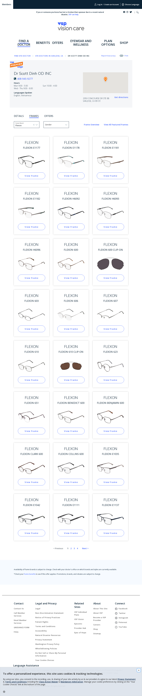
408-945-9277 (25, 78)
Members (6, 4)
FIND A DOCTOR (23, 43)
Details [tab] (19, 116)
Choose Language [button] (132, 4)
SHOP (124, 43)
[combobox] (21, 125)
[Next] (85, 548)
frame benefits (30, 574)
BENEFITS (43, 43)
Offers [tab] (48, 116)
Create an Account (111, 4)
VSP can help (73, 14)
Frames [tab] (34, 116)
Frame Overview (92, 124)
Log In (99, 4)
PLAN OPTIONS (108, 43)
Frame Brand (19, 123)
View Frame (31, 175)
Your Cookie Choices (44, 660)
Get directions (121, 97)
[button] (137, 12)
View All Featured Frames (116, 124)
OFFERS (57, 43)
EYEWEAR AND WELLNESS (81, 43)
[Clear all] (34, 124)
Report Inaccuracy (108, 56)
